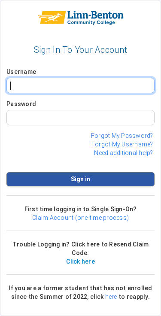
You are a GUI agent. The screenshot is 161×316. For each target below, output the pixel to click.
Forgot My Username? (122, 144)
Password (21, 103)
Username (21, 71)
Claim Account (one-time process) (80, 217)
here (111, 296)
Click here (80, 261)
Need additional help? (123, 152)
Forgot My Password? (122, 135)
